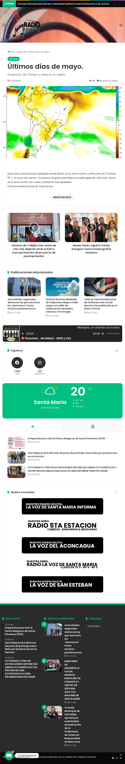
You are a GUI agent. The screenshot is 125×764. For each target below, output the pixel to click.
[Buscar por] (121, 26)
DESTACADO (63, 197)
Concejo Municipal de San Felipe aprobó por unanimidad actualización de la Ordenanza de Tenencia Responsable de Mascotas (72, 724)
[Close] (120, 754)
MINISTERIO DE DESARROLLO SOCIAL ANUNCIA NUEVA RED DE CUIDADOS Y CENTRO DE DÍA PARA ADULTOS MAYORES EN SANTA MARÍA (72, 680)
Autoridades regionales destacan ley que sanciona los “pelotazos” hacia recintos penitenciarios (23, 304)
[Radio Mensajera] (25, 24)
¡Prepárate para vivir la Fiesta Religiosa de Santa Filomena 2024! (66, 438)
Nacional (21, 51)
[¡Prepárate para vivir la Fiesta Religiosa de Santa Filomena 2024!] (16, 443)
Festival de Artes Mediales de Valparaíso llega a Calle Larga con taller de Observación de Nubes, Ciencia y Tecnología (62, 305)
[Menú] (4, 26)
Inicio (12, 51)
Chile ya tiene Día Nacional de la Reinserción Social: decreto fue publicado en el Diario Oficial (100, 304)
